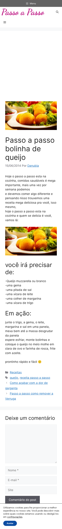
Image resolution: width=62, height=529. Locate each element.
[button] (57, 12)
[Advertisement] (31, 69)
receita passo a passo (35, 377)
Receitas (16, 372)
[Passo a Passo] (23, 12)
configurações (14, 517)
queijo (14, 377)
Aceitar (10, 523)
